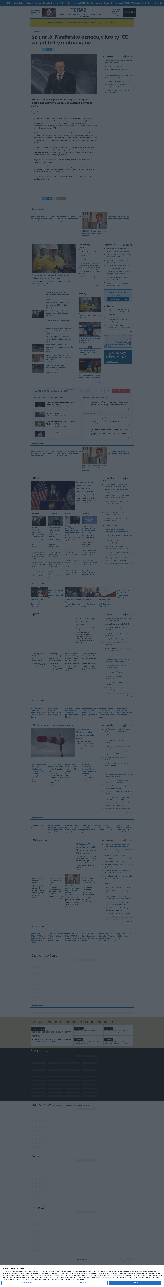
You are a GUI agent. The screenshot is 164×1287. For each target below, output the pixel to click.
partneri (10, 1271)
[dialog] (82, 1276)
